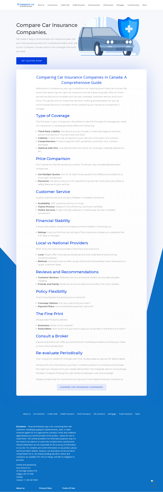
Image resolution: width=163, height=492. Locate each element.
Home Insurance (94, 5)
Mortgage (120, 5)
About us (41, 5)
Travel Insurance (133, 5)
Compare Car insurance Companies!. (81, 387)
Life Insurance (108, 5)
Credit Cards (65, 5)
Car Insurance (52, 5)
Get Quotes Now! (31, 61)
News (145, 5)
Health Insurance (79, 5)
